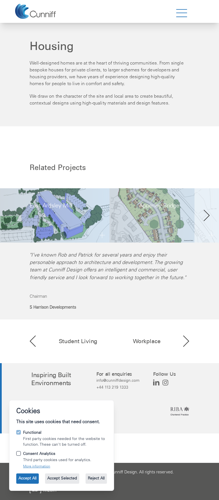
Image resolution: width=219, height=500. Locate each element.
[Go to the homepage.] (35, 11)
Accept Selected (62, 479)
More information (36, 466)
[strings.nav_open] (181, 13)
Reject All (96, 479)
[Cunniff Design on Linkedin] (156, 382)
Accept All (27, 479)
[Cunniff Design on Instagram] (165, 382)
